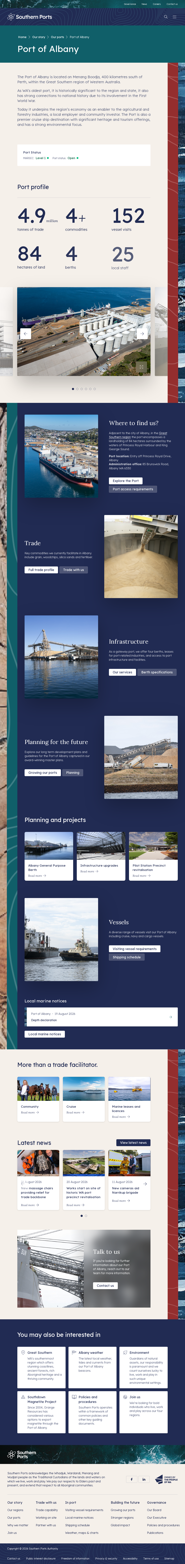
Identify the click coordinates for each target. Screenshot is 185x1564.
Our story (38, 37)
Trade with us (73, 570)
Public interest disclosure (40, 1558)
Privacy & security (106, 1558)
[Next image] (142, 333)
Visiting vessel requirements (135, 949)
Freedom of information (75, 1558)
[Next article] (145, 1183)
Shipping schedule (127, 957)
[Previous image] (25, 333)
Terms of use (151, 1558)
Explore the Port (126, 481)
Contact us (105, 1286)
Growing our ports (42, 773)
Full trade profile (41, 570)
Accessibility (130, 1558)
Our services (122, 672)
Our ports (57, 37)
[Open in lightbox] (141, 367)
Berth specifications (157, 672)
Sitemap (169, 1558)
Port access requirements (133, 489)
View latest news (133, 1143)
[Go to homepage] (21, 1454)
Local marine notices (44, 1034)
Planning (72, 773)
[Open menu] (174, 17)
